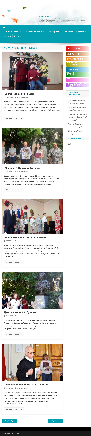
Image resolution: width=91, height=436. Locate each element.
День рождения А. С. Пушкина (20, 312)
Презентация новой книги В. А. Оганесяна (26, 384)
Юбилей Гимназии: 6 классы (19, 94)
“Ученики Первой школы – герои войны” (25, 237)
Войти (70, 144)
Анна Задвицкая (22, 97)
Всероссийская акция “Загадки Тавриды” (76, 125)
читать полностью (15, 118)
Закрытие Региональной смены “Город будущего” (77, 108)
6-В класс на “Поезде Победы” (75, 132)
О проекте (18, 36)
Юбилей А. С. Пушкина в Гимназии (22, 168)
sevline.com (23, 433)
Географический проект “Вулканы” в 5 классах (77, 101)
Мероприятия (54, 32)
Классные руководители (35, 32)
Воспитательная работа (12, 32)
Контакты (7, 36)
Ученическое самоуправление (76, 32)
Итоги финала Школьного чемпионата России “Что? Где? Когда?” (77, 117)
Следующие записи (56, 421)
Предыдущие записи (11, 421)
